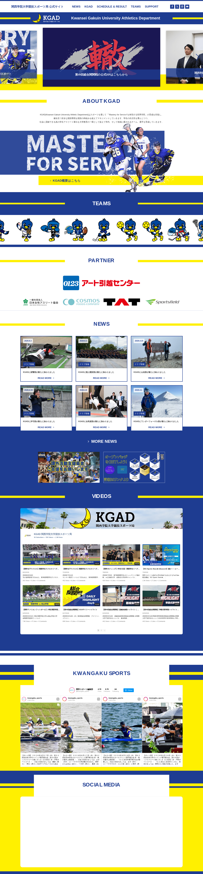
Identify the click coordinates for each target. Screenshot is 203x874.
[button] (101, 57)
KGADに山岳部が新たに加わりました (150, 372)
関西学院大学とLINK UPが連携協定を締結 (101, 74)
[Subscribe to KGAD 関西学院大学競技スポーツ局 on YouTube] (173, 534)
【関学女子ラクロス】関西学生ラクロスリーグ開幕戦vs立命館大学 (81, 569)
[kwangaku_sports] (24, 699)
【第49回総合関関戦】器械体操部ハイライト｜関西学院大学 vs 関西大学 (121, 610)
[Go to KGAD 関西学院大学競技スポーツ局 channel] (27, 535)
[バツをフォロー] (177, 7)
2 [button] (101, 630)
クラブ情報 (29, 364)
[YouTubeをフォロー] (187, 7)
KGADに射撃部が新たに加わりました (39, 372)
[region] (101, 57)
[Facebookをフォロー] (172, 7)
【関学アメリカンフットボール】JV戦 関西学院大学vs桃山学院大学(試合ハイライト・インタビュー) (41, 610)
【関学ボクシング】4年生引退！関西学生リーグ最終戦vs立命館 (121, 569)
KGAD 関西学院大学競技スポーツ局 (53, 534)
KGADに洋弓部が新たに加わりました (39, 421)
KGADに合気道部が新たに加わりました (95, 421)
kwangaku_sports (34, 698)
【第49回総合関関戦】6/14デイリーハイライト (80, 610)
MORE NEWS (104, 441)
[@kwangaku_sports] (72, 690)
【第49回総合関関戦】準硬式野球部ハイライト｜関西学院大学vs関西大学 (161, 610)
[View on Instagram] (58, 699)
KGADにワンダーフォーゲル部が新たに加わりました (156, 421)
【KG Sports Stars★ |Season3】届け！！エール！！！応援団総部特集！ (161, 569)
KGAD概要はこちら (67, 180)
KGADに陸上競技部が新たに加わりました (96, 372)
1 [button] (98, 630)
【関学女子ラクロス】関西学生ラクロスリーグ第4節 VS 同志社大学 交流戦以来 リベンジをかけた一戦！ (41, 569)
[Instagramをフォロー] (182, 7)
